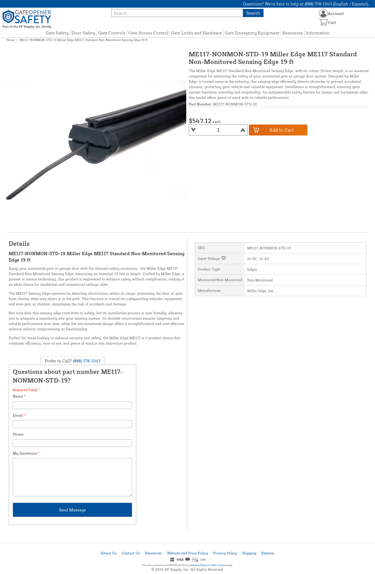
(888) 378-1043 (86, 360)
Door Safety (83, 32)
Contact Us (131, 553)
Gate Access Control (148, 32)
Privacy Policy (225, 553)
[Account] (323, 13)
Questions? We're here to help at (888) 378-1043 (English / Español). (306, 3)
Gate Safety (57, 32)
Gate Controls (112, 32)
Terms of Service (218, 565)
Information (318, 32)
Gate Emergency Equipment (252, 32)
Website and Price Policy (187, 553)
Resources (292, 32)
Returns (267, 553)
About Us (109, 553)
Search (253, 13)
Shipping (249, 553)
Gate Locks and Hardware (196, 32)
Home (10, 40)
